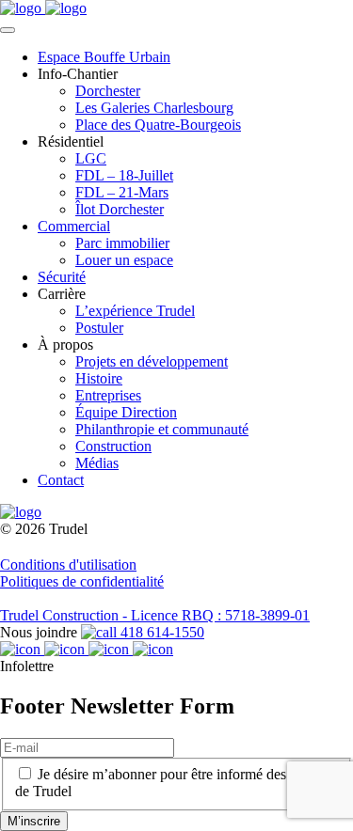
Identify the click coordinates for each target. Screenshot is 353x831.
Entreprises (108, 395)
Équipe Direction (126, 412)
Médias (97, 463)
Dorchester (107, 91)
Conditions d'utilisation (68, 564)
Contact (61, 480)
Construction (113, 446)
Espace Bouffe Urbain (104, 57)
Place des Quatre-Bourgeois (158, 125)
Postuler (99, 328)
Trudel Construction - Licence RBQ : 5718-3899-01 (155, 615)
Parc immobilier (122, 243)
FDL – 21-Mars (121, 192)
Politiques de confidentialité (82, 581)
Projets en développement (151, 361)
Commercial (74, 226)
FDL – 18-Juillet (124, 175)
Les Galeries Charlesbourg (154, 108)
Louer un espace (124, 260)
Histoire (98, 378)
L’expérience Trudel (135, 311)
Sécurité (62, 277)
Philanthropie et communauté (162, 429)
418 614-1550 (160, 632)
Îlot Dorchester (119, 209)
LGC (90, 158)
